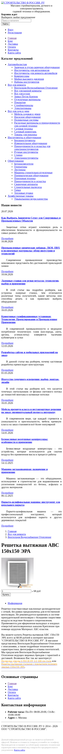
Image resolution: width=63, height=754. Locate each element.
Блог (10, 41)
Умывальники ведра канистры (31, 198)
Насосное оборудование (27, 117)
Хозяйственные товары (20, 196)
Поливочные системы (26, 120)
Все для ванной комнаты (28, 90)
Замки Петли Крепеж (26, 96)
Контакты (13, 49)
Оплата (12, 46)
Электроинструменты (26, 158)
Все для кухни (22, 93)
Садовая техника (23, 128)
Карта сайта (14, 52)
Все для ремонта (17, 84)
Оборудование (16, 160)
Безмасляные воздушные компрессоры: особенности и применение (24, 441)
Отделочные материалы (27, 99)
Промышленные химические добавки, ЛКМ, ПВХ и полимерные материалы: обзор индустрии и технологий (30, 250)
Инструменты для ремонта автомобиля (35, 73)
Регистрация (15, 32)
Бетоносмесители (23, 163)
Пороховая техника (25, 178)
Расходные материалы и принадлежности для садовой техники (37, 124)
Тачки (17, 190)
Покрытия (20, 102)
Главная (12, 38)
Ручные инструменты (26, 152)
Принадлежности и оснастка (30, 181)
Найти (5, 24)
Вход (10, 29)
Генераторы (20, 166)
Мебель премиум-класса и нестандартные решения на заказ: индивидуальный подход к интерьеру (31, 411)
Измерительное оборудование (30, 143)
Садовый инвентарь (25, 131)
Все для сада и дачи (18, 111)
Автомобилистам (17, 64)
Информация (15, 603)
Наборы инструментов (26, 82)
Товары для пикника (25, 134)
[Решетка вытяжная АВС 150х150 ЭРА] (17, 588)
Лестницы (20, 169)
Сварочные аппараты (26, 184)
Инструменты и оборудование (24, 137)
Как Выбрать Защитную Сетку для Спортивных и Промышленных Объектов (31, 219)
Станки (18, 155)
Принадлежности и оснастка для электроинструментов (32, 148)
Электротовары (22, 108)
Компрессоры (21, 76)
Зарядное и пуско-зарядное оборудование (37, 67)
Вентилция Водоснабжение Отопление (36, 87)
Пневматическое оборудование (31, 175)
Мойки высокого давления (29, 79)
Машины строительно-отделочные (33, 172)
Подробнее (7, 238)
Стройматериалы (23, 105)
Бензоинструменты (24, 140)
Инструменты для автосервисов (31, 70)
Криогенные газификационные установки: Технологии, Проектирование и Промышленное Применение (29, 319)
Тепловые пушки (23, 193)
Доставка (13, 44)
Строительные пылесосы (28, 187)
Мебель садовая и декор (27, 114)
